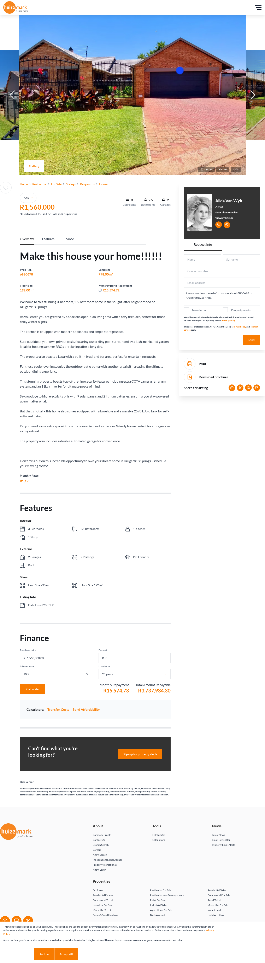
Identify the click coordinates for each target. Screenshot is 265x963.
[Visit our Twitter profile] (28, 921)
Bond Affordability (86, 709)
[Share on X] (240, 387)
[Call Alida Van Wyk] (218, 224)
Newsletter (199, 310)
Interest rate (27, 666)
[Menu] (258, 7)
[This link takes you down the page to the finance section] (100, 290)
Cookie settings (18, 954)
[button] (12, 95)
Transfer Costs (58, 709)
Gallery (34, 166)
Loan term (104, 666)
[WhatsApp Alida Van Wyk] (227, 224)
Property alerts (241, 310)
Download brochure (213, 377)
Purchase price (28, 650)
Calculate (32, 689)
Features (48, 239)
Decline (44, 954)
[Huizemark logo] (15, 7)
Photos (223, 169)
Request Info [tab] (203, 244)
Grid (236, 169)
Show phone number (226, 212)
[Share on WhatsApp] (248, 387)
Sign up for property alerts (140, 754)
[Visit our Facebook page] (5, 921)
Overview (27, 239)
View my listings (224, 217)
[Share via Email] (256, 387)
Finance (68, 239)
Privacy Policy (228, 320)
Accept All (66, 954)
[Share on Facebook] (232, 387)
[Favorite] (6, 187)
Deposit (103, 650)
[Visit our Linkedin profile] (17, 921)
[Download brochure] (189, 377)
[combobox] (139, 674)
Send (251, 340)
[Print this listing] (189, 364)
